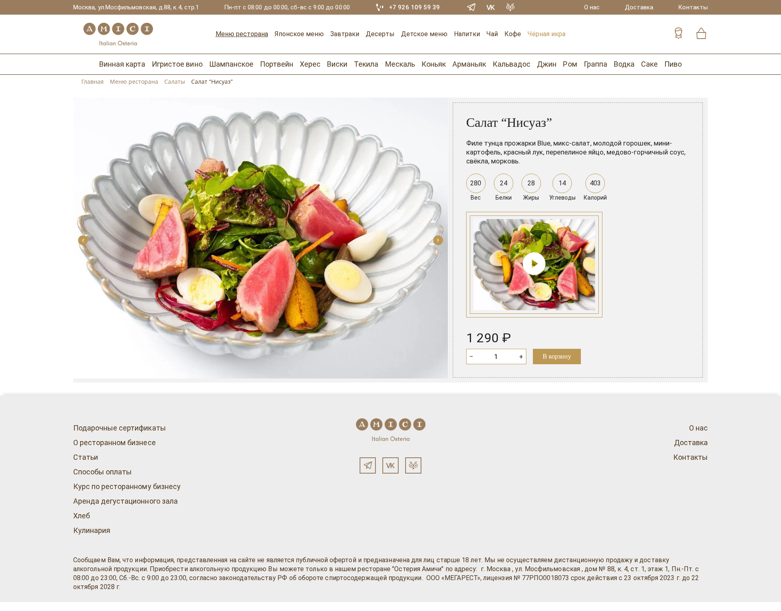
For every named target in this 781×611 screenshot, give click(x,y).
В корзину (557, 356)
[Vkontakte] (490, 7)
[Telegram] (471, 7)
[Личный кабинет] (678, 34)
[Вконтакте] (390, 465)
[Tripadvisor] (510, 7)
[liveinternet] (18, 606)
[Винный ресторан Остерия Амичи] (118, 34)
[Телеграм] (368, 465)
